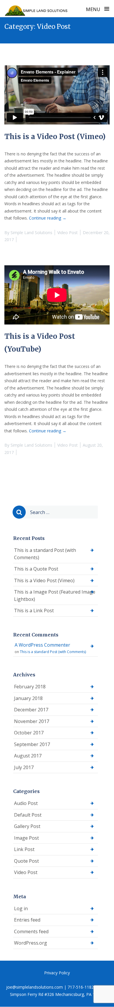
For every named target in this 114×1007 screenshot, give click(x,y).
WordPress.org (30, 943)
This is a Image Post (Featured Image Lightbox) (54, 595)
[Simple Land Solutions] (36, 8)
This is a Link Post (34, 610)
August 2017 (28, 755)
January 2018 (28, 698)
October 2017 (29, 732)
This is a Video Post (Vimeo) (55, 136)
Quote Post (26, 861)
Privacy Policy (57, 973)
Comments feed (31, 931)
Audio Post (26, 803)
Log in (21, 908)
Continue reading (47, 218)
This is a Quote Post (36, 569)
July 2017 (24, 767)
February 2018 (30, 686)
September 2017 (32, 744)
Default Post (28, 815)
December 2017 (31, 709)
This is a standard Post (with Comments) (45, 554)
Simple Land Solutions (31, 232)
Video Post (67, 232)
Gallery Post (27, 826)
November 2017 (31, 721)
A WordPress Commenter (42, 645)
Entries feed (27, 920)
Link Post (24, 849)
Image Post (26, 838)
